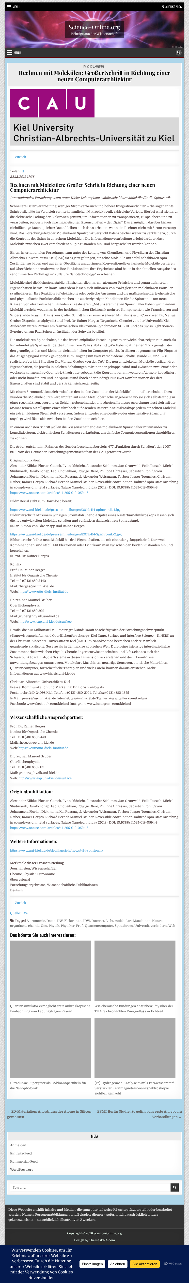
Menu (16, 6)
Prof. (79, 926)
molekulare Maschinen (133, 921)
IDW (86, 921)
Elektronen (73, 921)
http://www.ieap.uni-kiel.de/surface (45, 621)
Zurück (20, 157)
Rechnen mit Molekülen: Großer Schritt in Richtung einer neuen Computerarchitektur (94, 76)
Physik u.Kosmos (93, 66)
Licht (109, 921)
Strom (128, 926)
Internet (98, 921)
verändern (158, 926)
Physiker (68, 926)
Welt (171, 926)
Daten (51, 921)
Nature (157, 921)
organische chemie (24, 926)
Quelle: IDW (19, 913)
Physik (54, 926)
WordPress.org (21, 1169)
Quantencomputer (99, 926)
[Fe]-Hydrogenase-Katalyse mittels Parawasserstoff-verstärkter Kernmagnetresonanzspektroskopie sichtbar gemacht (134, 1088)
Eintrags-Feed (21, 1153)
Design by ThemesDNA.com (94, 1240)
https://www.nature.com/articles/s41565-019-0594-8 (49, 493)
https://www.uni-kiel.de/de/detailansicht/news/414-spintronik (56, 850)
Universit (141, 926)
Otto (44, 926)
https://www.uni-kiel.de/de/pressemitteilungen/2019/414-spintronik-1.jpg (65, 510)
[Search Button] (179, 53)
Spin (118, 926)
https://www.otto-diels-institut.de (43, 591)
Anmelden (18, 1145)
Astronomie (36, 921)
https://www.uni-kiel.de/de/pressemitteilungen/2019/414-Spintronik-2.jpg (66, 534)
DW (60, 921)
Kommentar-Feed (24, 1161)
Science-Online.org (94, 26)
